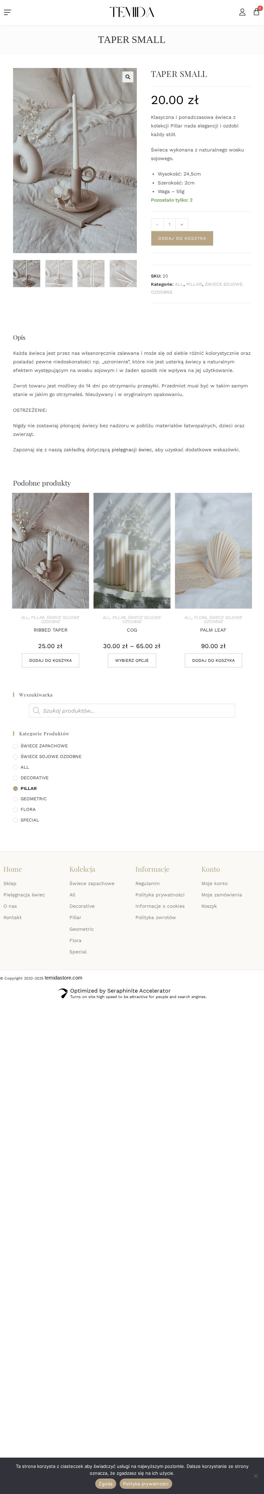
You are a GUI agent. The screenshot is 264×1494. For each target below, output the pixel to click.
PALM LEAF (213, 630)
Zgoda (105, 1483)
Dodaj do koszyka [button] (50, 660)
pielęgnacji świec (132, 449)
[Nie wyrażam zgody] (255, 1475)
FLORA (200, 617)
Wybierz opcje (132, 660)
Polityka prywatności (146, 1483)
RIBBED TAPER (50, 630)
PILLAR (194, 284)
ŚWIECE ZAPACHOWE (44, 745)
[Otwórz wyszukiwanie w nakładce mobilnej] (132, 710)
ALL (179, 284)
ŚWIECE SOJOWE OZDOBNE (60, 619)
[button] (127, 76)
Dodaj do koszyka (182, 238)
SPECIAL (30, 820)
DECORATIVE (34, 777)
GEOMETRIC (34, 798)
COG (132, 630)
